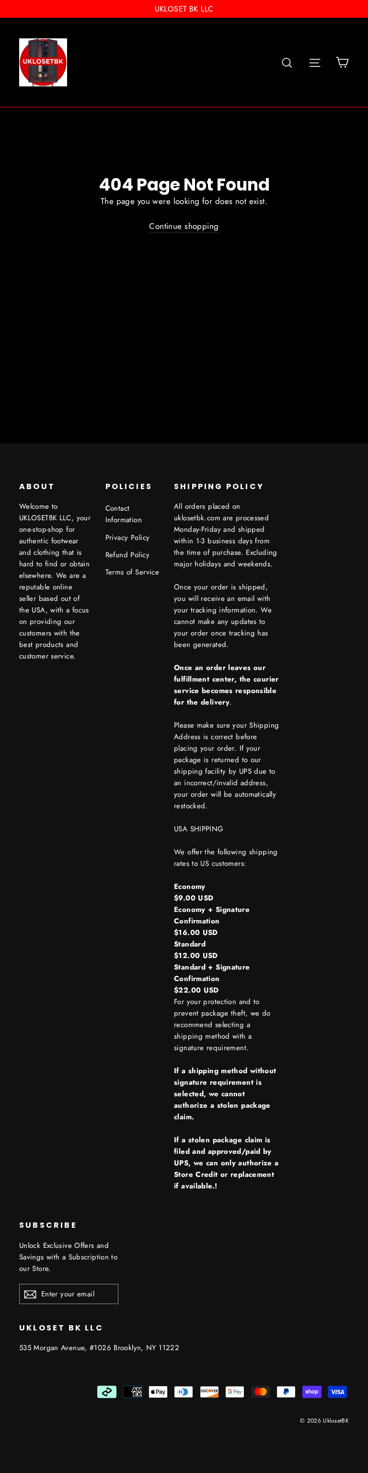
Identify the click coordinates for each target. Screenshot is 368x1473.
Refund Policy (127, 555)
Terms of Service (132, 572)
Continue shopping (183, 226)
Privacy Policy (127, 537)
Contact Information (123, 514)
